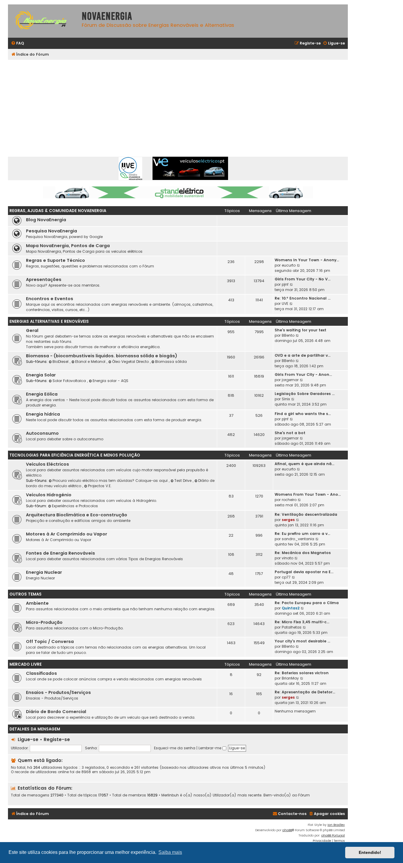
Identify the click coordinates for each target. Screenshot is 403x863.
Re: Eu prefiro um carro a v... (302, 533)
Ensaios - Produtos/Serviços (58, 692)
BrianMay (290, 678)
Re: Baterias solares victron (302, 672)
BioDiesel (61, 361)
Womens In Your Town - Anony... (307, 259)
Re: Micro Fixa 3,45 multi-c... (302, 621)
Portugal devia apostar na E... (304, 571)
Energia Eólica (42, 394)
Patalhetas (292, 627)
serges (288, 519)
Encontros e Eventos (49, 299)
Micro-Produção (44, 622)
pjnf (285, 284)
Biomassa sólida (171, 361)
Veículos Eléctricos (47, 464)
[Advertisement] (178, 104)
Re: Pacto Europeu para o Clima (307, 602)
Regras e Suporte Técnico (55, 260)
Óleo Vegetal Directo (131, 361)
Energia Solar (41, 375)
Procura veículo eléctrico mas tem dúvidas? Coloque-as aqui (111, 480)
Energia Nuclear (44, 572)
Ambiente (37, 603)
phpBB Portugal (333, 835)
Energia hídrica (43, 414)
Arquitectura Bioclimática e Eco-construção (76, 515)
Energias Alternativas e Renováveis (49, 321)
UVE (285, 303)
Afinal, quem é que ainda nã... (304, 463)
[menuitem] (17, 43)
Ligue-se (28, 739)
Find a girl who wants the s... (303, 413)
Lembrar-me (210, 747)
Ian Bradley (336, 825)
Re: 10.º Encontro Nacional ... (302, 298)
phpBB (287, 830)
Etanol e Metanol (91, 361)
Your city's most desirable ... (302, 641)
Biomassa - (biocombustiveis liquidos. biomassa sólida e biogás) (101, 356)
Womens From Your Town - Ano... (308, 494)
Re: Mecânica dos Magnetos (303, 552)
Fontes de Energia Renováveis (60, 553)
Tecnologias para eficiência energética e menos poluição (74, 455)
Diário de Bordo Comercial (56, 712)
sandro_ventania (298, 538)
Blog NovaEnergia (46, 220)
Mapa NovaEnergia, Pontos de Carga (68, 246)
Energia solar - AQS (110, 380)
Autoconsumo (42, 433)
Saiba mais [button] (170, 852)
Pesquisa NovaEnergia (51, 231)
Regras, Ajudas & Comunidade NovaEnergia (57, 211)
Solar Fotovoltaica (70, 380)
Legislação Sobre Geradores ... (305, 393)
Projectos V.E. (100, 485)
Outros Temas (25, 594)
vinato (287, 558)
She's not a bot (290, 432)
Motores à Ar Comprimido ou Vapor (66, 534)
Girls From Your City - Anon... (303, 374)
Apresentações (43, 279)
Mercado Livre (25, 664)
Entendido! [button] (370, 852)
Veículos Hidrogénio (48, 495)
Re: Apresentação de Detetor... (305, 692)
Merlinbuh (170, 795)
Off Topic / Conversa (50, 641)
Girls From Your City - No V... (302, 279)
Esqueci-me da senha (174, 747)
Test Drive (183, 480)
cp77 (286, 577)
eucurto (289, 265)
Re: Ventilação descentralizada (306, 514)
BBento (288, 335)
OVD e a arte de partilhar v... (302, 355)
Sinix (286, 398)
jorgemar (290, 379)
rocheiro (289, 499)
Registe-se (57, 739)
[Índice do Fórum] (43, 21)
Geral (32, 330)
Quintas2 (290, 608)
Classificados (41, 673)
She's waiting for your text (300, 330)
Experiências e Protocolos (75, 505)
